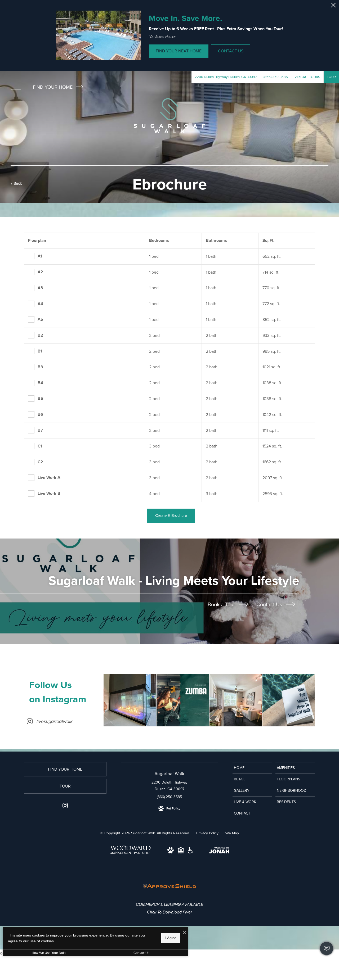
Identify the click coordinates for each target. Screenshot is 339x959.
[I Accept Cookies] (184, 933)
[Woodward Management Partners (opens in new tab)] (130, 854)
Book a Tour (222, 604)
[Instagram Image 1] (130, 700)
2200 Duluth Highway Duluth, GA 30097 (169, 786)
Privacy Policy (207, 833)
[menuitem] (252, 767)
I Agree (170, 938)
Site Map (232, 833)
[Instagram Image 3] (235, 700)
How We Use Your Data (49, 953)
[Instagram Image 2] (183, 700)
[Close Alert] (333, 6)
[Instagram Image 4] (288, 700)
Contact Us (269, 604)
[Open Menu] (16, 87)
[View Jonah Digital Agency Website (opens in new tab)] (219, 851)
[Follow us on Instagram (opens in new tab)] (65, 806)
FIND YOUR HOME (53, 87)
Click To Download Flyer (169, 912)
